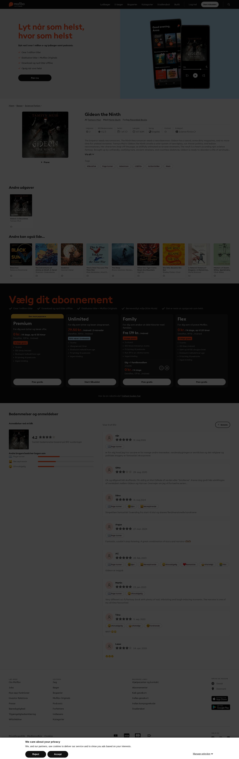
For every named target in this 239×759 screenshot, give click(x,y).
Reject (35, 754)
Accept (58, 754)
